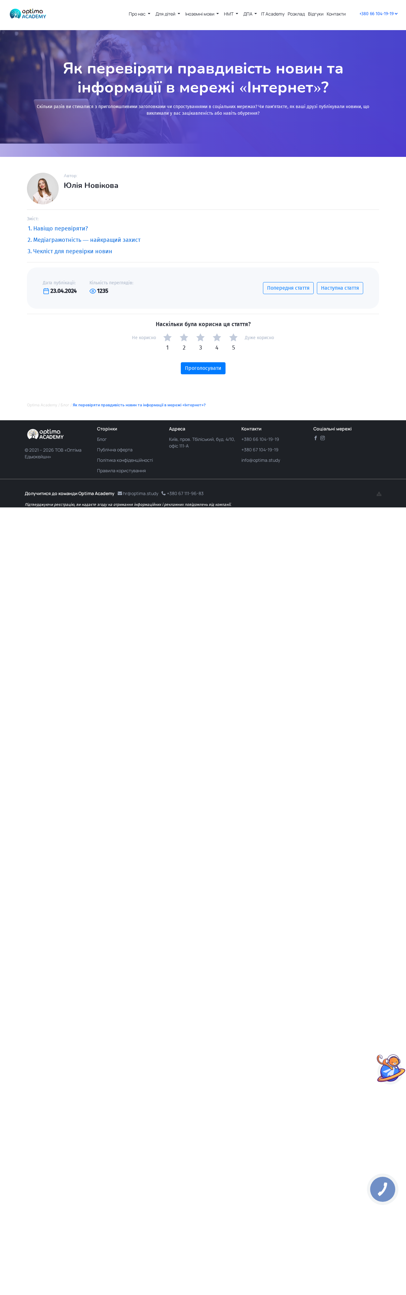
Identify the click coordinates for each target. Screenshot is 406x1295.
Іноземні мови (200, 14)
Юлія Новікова (91, 185)
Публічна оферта (115, 450)
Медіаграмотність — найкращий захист (87, 239)
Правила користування (121, 470)
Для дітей (165, 14)
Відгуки (316, 14)
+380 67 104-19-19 (259, 450)
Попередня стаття (288, 288)
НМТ (229, 14)
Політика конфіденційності (125, 460)
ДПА (248, 14)
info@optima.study (260, 460)
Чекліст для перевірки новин (72, 251)
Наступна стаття (340, 288)
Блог (65, 405)
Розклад (296, 14)
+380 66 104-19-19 (260, 439)
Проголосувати (203, 368)
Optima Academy (42, 405)
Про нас (138, 14)
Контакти (336, 14)
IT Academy (273, 14)
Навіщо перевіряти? (60, 228)
